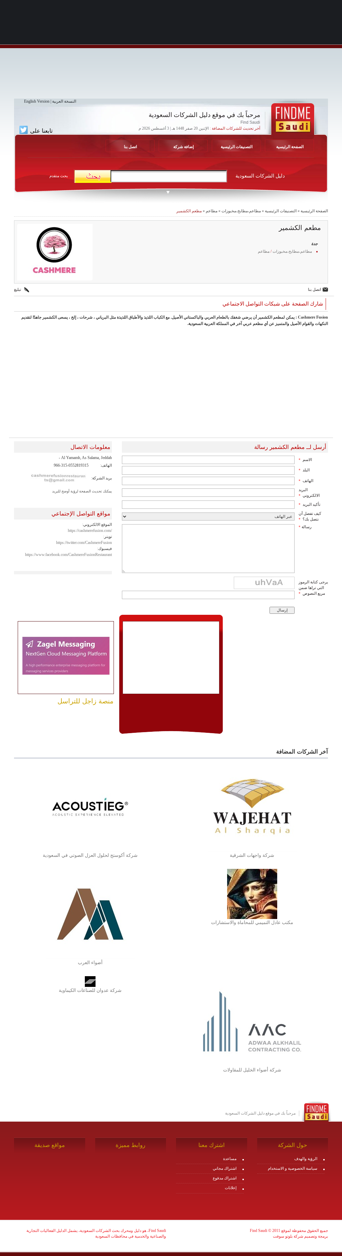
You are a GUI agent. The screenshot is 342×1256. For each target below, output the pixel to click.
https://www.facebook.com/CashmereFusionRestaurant (68, 554)
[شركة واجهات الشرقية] (252, 806)
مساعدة (229, 1158)
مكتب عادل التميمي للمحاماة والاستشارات (252, 922)
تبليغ (17, 289)
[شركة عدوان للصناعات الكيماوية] (90, 981)
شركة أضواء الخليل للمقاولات (252, 1069)
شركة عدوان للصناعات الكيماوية (90, 990)
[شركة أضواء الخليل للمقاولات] (252, 1021)
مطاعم (211, 211)
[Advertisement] (171, 52)
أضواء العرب (90, 962)
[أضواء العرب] (90, 913)
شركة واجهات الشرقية (252, 855)
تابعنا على (40, 130)
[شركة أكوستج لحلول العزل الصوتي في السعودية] (90, 806)
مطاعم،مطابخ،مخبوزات (241, 211)
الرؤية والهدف (305, 1158)
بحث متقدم (58, 176)
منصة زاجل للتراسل (85, 701)
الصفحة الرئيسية (290, 146)
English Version (36, 101)
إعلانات (230, 1187)
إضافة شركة (183, 146)
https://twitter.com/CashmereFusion (84, 542)
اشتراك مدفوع (224, 1178)
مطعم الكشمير (189, 211)
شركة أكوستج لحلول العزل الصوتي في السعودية (90, 855)
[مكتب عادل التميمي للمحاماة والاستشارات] (252, 893)
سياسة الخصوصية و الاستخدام (292, 1168)
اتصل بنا (130, 146)
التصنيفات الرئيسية (236, 146)
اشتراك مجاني (224, 1168)
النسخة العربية (64, 101)
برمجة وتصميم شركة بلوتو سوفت (300, 1236)
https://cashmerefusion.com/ (90, 530)
